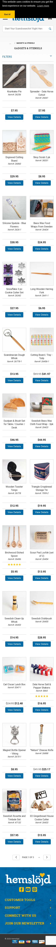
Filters (7, 56)
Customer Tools (20, 900)
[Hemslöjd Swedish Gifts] (28, 879)
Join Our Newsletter (24, 923)
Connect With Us (20, 915)
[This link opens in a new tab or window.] (21, 889)
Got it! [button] (7, 14)
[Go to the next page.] (46, 857)
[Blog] (34, 889)
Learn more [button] (43, 5)
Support (12, 907)
